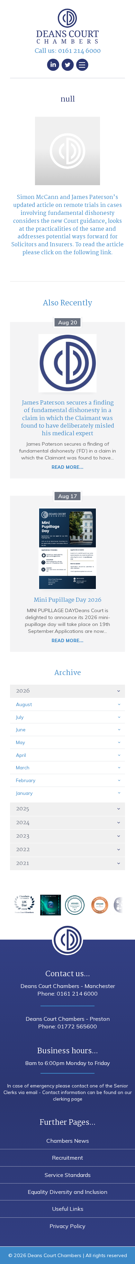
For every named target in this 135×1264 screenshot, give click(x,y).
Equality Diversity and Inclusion (67, 1191)
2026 (23, 691)
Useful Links (67, 1208)
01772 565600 (77, 1026)
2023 (22, 836)
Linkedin (53, 65)
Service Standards (68, 1174)
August (24, 704)
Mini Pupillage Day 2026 (67, 600)
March (22, 767)
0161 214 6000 (79, 51)
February (25, 780)
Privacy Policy (68, 1226)
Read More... (67, 467)
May (20, 742)
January (24, 793)
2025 (22, 809)
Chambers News (67, 1140)
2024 (23, 822)
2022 (23, 849)
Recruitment (67, 1157)
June (21, 729)
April (21, 755)
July (20, 717)
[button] (82, 65)
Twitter (68, 65)
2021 (22, 863)
